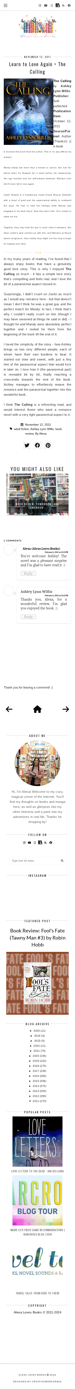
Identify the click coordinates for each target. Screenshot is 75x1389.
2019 (36, 1060)
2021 (37, 1050)
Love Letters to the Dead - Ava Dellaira (37, 1171)
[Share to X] (26, 445)
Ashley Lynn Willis (42, 429)
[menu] (5, 5)
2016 (36, 1076)
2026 (37, 1030)
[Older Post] (65, 709)
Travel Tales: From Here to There (38, 1293)
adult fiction (21, 429)
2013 (36, 1091)
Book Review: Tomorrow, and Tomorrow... (37, 505)
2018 (36, 1066)
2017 (36, 1071)
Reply (28, 573)
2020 (36, 1055)
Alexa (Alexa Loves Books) (41, 549)
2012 (36, 1096)
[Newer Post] (9, 709)
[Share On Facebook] (37, 445)
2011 (36, 1101)
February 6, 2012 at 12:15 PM (56, 552)
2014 (36, 1086)
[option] (38, 494)
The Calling (62, 81)
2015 (36, 1081)
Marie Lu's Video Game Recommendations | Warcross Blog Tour (37, 1232)
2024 (37, 1035)
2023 (37, 1040)
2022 (37, 1045)
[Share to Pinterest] (48, 445)
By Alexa (40, 433)
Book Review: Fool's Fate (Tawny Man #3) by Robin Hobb (38, 937)
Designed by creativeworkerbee (37, 1381)
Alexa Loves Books (32, 1375)
